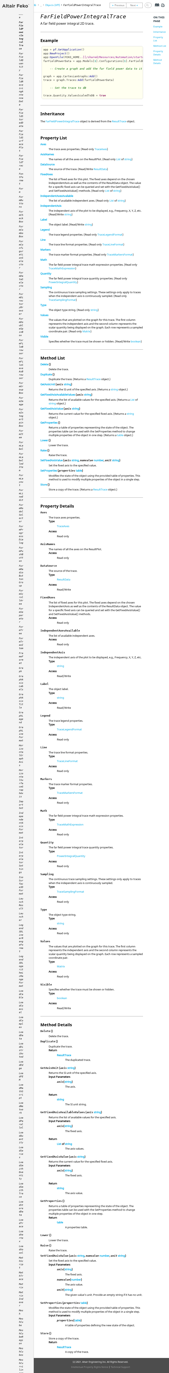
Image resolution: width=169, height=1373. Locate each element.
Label (43, 219)
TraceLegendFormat (109, 234)
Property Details (158, 53)
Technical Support (120, 1366)
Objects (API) (52, 5)
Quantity (45, 273)
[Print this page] (163, 7)
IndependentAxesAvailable (56, 196)
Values (44, 315)
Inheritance (159, 31)
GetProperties (49, 422)
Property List (158, 39)
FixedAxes (46, 174)
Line (43, 240)
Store (43, 484)
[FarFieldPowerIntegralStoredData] (118, 5)
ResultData (100, 169)
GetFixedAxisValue (51, 408)
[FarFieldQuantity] (135, 5)
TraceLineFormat (112, 244)
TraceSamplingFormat (62, 300)
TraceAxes (101, 149)
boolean (136, 341)
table (120, 435)
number (99, 460)
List (118, 159)
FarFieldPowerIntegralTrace (62, 121)
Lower (44, 440)
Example (157, 26)
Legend (45, 229)
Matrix (86, 331)
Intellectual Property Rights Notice (89, 1366)
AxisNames (47, 154)
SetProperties (48, 470)
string (127, 159)
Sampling (46, 287)
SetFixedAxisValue (51, 460)
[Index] (156, 8)
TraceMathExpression (62, 268)
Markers (45, 249)
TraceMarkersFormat (120, 254)
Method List (159, 45)
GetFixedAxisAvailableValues (57, 394)
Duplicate (46, 374)
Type (43, 305)
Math (43, 260)
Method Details (157, 61)
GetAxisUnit (47, 384)
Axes (43, 144)
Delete (44, 364)
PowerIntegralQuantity (63, 282)
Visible (44, 336)
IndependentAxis (50, 206)
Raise (43, 450)
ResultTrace (119, 121)
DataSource (47, 164)
